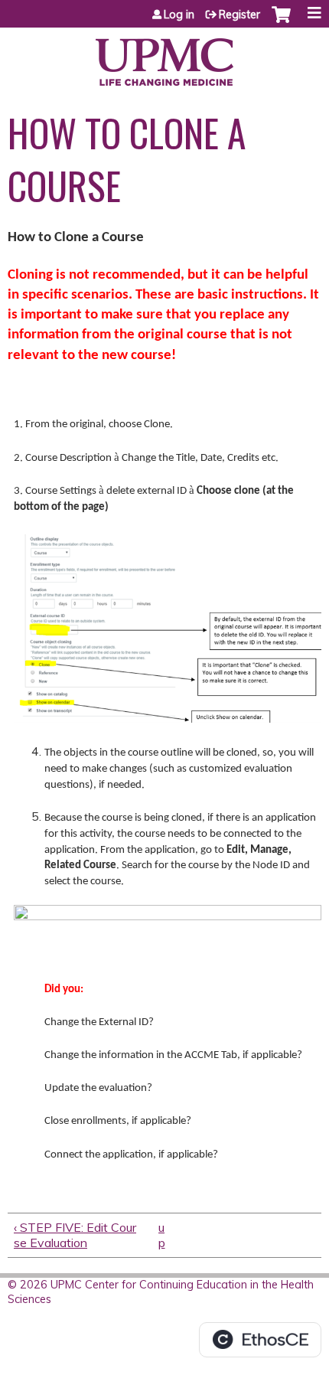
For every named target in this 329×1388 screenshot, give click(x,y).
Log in (179, 14)
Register (239, 14)
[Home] (164, 57)
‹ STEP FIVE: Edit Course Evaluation (75, 1235)
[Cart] (281, 22)
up (161, 1235)
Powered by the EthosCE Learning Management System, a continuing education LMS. (260, 1339)
